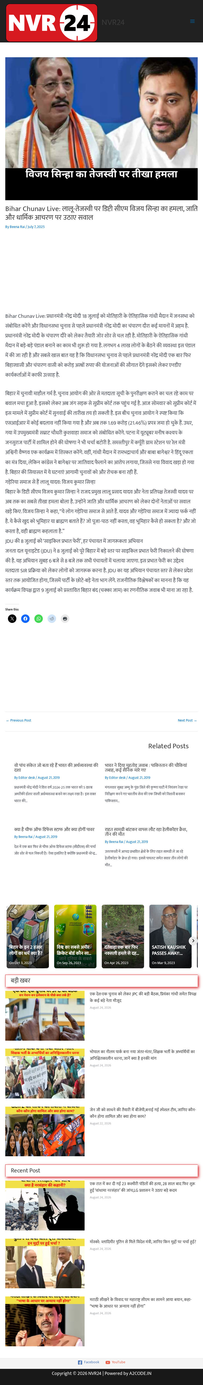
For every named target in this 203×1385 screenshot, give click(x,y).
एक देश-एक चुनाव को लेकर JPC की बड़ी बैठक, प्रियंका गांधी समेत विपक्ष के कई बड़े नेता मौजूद (143, 997)
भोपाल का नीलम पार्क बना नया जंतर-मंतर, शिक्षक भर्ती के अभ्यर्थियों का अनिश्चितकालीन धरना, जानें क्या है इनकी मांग (142, 1055)
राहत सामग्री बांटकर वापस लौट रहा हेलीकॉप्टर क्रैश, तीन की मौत (146, 831)
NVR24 (113, 22)
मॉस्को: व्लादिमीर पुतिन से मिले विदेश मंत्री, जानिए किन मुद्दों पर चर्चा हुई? (143, 1242)
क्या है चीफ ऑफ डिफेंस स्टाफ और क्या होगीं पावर (54, 829)
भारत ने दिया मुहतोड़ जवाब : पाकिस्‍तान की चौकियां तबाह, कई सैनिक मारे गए (146, 767)
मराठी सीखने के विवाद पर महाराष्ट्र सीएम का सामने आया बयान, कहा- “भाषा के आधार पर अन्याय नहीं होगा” (140, 1303)
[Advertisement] (101, 274)
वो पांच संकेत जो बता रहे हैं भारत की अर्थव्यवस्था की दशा (56, 767)
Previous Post (18, 721)
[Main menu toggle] (192, 21)
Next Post (187, 721)
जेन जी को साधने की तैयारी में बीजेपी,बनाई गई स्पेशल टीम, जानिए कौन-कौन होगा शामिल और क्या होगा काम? (143, 1113)
